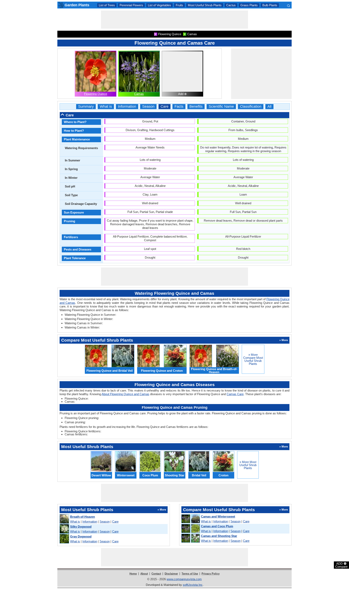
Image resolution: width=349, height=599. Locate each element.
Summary (86, 106)
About (144, 573)
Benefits (196, 106)
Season (148, 106)
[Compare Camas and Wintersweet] (190, 519)
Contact (156, 573)
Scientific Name (221, 106)
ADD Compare (341, 564)
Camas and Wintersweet (218, 516)
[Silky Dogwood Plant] (64, 529)
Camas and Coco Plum (217, 526)
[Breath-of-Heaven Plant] (64, 519)
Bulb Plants (269, 5)
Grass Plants (249, 5)
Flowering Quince (95, 94)
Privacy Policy (211, 573)
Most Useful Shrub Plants (205, 5)
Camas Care (235, 394)
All (269, 106)
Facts (178, 106)
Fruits (179, 5)
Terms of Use (190, 573)
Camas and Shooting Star (219, 536)
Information (127, 106)
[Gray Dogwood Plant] (64, 539)
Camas (139, 94)
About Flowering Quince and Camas (125, 394)
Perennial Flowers (131, 5)
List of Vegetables (159, 5)
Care (164, 106)
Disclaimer (171, 573)
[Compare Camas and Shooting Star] (190, 538)
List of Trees (107, 5)
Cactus (231, 5)
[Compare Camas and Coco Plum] (190, 528)
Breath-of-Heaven (82, 516)
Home (133, 573)
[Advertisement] (174, 20)
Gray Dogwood (80, 536)
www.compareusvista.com (184, 579)
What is (106, 106)
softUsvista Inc (193, 584)
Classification (250, 106)
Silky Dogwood (80, 526)
